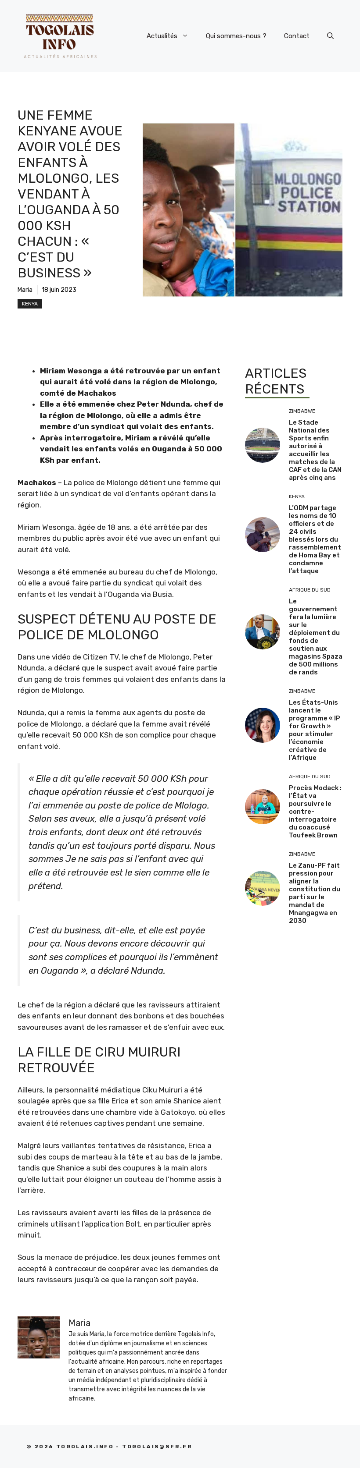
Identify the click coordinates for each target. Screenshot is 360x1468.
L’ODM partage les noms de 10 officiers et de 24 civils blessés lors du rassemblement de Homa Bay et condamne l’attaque (315, 539)
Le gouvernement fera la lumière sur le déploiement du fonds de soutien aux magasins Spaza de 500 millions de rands (315, 636)
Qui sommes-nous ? (236, 36)
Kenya (30, 304)
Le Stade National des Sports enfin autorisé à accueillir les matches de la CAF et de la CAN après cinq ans (315, 450)
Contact (297, 36)
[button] (330, 36)
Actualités (162, 36)
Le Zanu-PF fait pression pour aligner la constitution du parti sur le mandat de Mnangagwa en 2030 (314, 893)
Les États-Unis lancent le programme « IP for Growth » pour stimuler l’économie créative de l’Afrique (314, 730)
